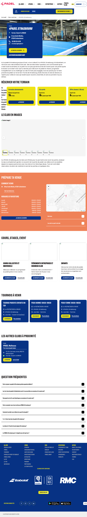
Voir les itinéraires (9, 191)
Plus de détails (17, 318)
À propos (26, 447)
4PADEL (5, 450)
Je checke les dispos (21, 218)
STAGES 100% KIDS (49, 452)
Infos (33, 11)
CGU (73, 459)
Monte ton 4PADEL (76, 447)
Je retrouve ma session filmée (17, 55)
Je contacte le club (10, 278)
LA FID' (5, 459)
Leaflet (83, 210)
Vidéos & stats (7, 447)
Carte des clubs (28, 452)
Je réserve (7, 359)
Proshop (26, 461)
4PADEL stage (7, 457)
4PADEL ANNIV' (48, 454)
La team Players (28, 466)
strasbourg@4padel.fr (17, 43)
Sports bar (27, 459)
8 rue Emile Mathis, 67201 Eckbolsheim (15, 186)
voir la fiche (16, 359)
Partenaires (27, 464)
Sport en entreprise (63, 452)
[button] (22, 4)
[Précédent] (3, 137)
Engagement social (29, 450)
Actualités (27, 457)
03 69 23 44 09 (16, 41)
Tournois (6, 452)
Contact (74, 452)
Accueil (3, 17)
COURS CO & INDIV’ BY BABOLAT (11, 454)
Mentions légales (76, 454)
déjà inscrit (36, 316)
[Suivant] (83, 137)
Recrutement (75, 450)
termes (74, 457)
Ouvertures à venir (29, 454)
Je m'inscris (7, 319)
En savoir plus (21, 278)
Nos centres (12, 17)
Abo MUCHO (7, 464)
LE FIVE (5, 461)
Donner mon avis (43, 492)
